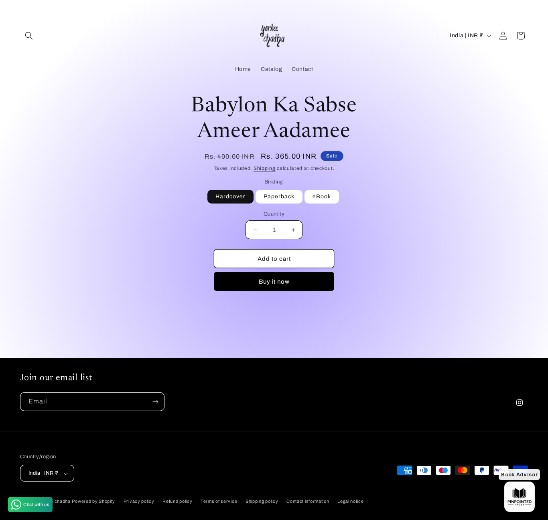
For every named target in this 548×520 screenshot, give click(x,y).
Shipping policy (262, 501)
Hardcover (230, 196)
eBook (322, 196)
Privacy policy (139, 501)
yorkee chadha (54, 501)
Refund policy (177, 501)
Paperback (279, 196)
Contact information (307, 501)
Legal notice (350, 501)
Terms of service (219, 501)
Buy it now (274, 281)
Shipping (265, 168)
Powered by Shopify (93, 501)
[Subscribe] (155, 401)
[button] (29, 35)
